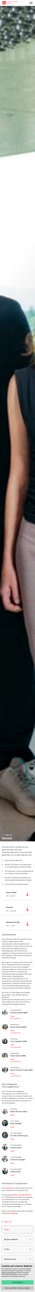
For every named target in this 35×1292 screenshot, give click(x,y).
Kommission (9, 1188)
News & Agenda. (12, 1213)
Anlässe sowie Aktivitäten (21, 1195)
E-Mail (12, 1016)
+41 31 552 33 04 (15, 1061)
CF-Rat (6, 1249)
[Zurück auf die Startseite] (10, 3)
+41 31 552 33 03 (15, 1047)
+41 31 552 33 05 (15, 1076)
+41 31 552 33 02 (15, 1033)
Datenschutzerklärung (9, 1273)
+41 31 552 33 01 (15, 1018)
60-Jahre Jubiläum (11, 1239)
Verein (6, 1229)
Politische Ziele (10, 1259)
